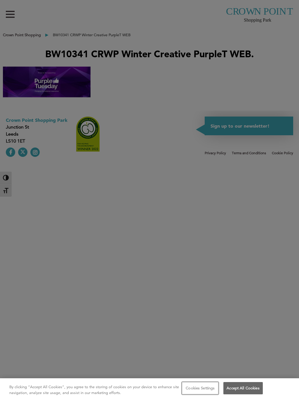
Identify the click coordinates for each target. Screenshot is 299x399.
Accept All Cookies (243, 388)
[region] (149, 388)
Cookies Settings (200, 388)
